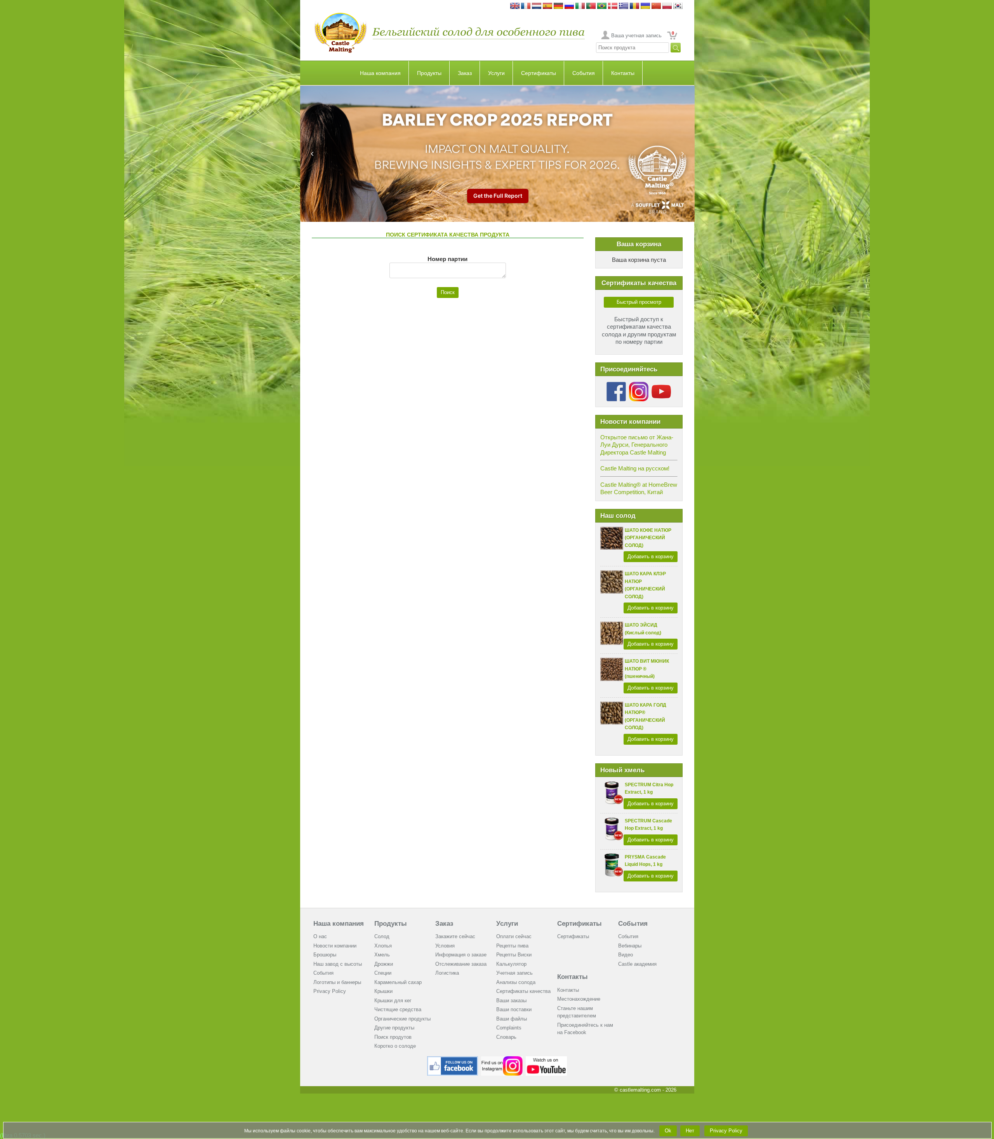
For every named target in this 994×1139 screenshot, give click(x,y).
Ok (668, 1131)
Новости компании (334, 946)
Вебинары (629, 946)
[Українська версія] (645, 6)
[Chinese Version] (656, 6)
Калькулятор (511, 964)
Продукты (429, 73)
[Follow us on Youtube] (661, 384)
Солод (381, 936)
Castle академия (637, 964)
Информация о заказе (461, 955)
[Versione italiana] (580, 6)
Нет (690, 1131)
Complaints (508, 1028)
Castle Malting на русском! (634, 468)
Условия (445, 946)
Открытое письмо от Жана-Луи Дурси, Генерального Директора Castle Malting (636, 445)
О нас (320, 936)
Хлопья (383, 946)
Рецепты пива (512, 946)
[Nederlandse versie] (536, 6)
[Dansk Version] (612, 6)
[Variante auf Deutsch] (558, 6)
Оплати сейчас (514, 936)
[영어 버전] (678, 6)
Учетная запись (514, 973)
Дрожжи (383, 964)
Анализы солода (515, 982)
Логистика (447, 973)
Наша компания (380, 73)
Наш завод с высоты (337, 964)
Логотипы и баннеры (337, 982)
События (583, 73)
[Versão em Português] (591, 6)
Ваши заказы (511, 1000)
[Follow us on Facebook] (616, 384)
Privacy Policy (329, 991)
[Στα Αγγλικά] (623, 6)
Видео (625, 955)
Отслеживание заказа (461, 964)
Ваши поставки (514, 1009)
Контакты (622, 73)
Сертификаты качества (523, 991)
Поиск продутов (393, 1037)
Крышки (383, 991)
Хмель (382, 955)
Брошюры (324, 955)
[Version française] (525, 6)
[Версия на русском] (569, 6)
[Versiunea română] (634, 6)
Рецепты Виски (514, 955)
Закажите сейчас (455, 936)
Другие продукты (394, 1028)
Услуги (496, 73)
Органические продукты (402, 1019)
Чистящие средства (397, 1009)
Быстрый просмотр (639, 302)
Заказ (465, 73)
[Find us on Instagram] (501, 1059)
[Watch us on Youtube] (546, 1059)
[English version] (515, 6)
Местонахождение (578, 999)
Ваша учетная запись (636, 35)
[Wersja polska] (667, 6)
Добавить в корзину (650, 556)
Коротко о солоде (395, 1046)
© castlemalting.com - (645, 1090)
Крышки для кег (393, 1000)
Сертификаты (538, 73)
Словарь (506, 1037)
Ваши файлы (511, 1019)
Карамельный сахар (398, 982)
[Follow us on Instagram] (638, 384)
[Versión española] (547, 6)
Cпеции (382, 973)
